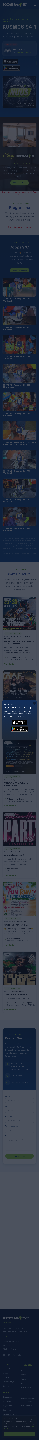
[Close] (34, 703)
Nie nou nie (19, 735)
